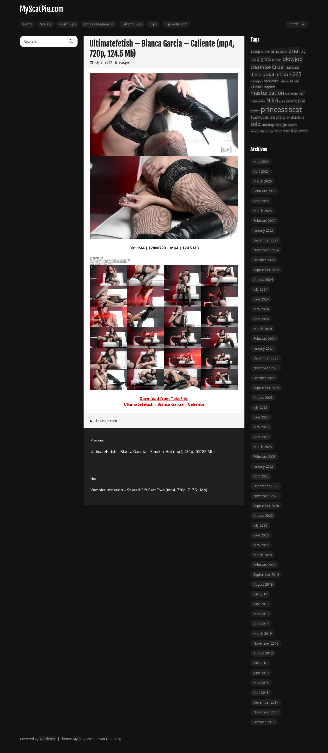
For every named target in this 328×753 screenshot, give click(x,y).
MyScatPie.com (42, 9)
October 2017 (264, 722)
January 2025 (263, 230)
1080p (255, 51)
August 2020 (263, 515)
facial (268, 74)
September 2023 (266, 387)
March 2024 (262, 328)
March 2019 (262, 633)
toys (294, 130)
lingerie (269, 86)
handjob (256, 81)
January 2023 (263, 466)
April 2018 (261, 692)
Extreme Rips (131, 24)
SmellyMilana (295, 117)
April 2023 (261, 437)
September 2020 (266, 505)
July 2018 (260, 663)
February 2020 (264, 564)
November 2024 (266, 250)
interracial (286, 81)
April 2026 (261, 171)
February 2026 (264, 191)
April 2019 (261, 623)
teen (278, 131)
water (303, 131)
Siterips (45, 24)
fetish (281, 74)
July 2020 (260, 525)
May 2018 (261, 682)
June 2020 (261, 535)
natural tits (257, 101)
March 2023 (262, 446)
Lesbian (256, 86)
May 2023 (261, 427)
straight (281, 125)
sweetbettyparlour (262, 131)
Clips (153, 24)
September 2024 (266, 269)
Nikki (272, 100)
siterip (280, 117)
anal (294, 50)
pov (301, 101)
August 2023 (263, 397)
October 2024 (264, 260)
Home (27, 24)
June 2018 (261, 673)
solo (255, 123)
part (282, 101)
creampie (260, 67)
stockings (268, 125)
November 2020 (266, 496)
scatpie (124, 62)
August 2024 (263, 279)
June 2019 (261, 604)
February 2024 (264, 338)
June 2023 (261, 417)
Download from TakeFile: (164, 398)
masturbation (267, 92)
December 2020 (265, 486)
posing (291, 101)
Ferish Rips (67, 24)
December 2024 (265, 240)
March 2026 (262, 181)
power (255, 111)
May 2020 (261, 545)
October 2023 (264, 378)
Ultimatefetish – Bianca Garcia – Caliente (164, 404)
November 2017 (266, 712)
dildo (255, 74)
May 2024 (261, 309)
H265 (295, 74)
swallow (292, 125)
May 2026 (261, 161)
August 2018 (263, 653)
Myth (77, 738)
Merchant (291, 93)
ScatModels (259, 117)
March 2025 (262, 210)
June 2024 (261, 299)
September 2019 (266, 574)
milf (301, 93)
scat (295, 109)
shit (272, 117)
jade (296, 81)
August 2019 (263, 584)
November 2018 (266, 643)
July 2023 (260, 407)
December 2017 (265, 702)
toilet (286, 131)
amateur (279, 51)
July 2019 (260, 594)
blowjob (292, 59)
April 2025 (261, 201)
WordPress (47, 738)
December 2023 (265, 358)
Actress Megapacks (99, 24)
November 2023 (266, 368)
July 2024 (260, 289)
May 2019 (261, 614)
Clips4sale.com (176, 24)
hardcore (271, 80)
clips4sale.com (105, 420)
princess (274, 109)
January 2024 (263, 348)
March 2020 (262, 555)
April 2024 (261, 319)
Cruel (278, 66)
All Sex (265, 51)
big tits (264, 59)
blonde (276, 60)
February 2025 (264, 220)
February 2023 (264, 456)
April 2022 (261, 476)
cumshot (292, 67)
